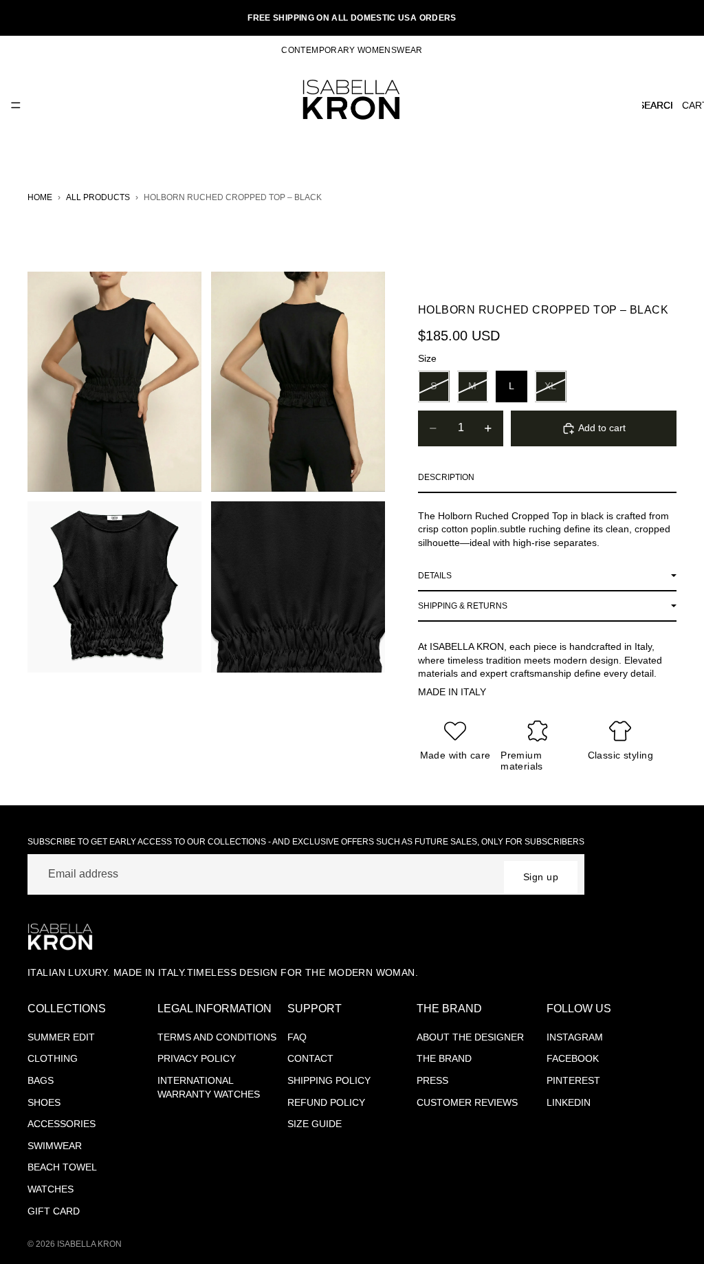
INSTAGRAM (575, 1037)
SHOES (44, 1102)
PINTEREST (573, 1080)
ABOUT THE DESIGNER (470, 1037)
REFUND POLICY (326, 1102)
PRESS (432, 1080)
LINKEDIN (569, 1102)
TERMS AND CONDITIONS (216, 1037)
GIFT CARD (54, 1211)
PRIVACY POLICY (196, 1058)
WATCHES (51, 1189)
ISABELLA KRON (89, 1244)
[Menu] (16, 105)
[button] (547, 478)
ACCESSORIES (62, 1123)
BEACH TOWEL (62, 1167)
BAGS (41, 1080)
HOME (40, 197)
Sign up (540, 876)
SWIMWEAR (55, 1145)
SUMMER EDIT (61, 1037)
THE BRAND (444, 1058)
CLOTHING (53, 1058)
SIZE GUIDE (314, 1123)
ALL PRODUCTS (98, 197)
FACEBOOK (573, 1058)
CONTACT (310, 1058)
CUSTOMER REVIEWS (467, 1102)
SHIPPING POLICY (329, 1080)
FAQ (297, 1037)
